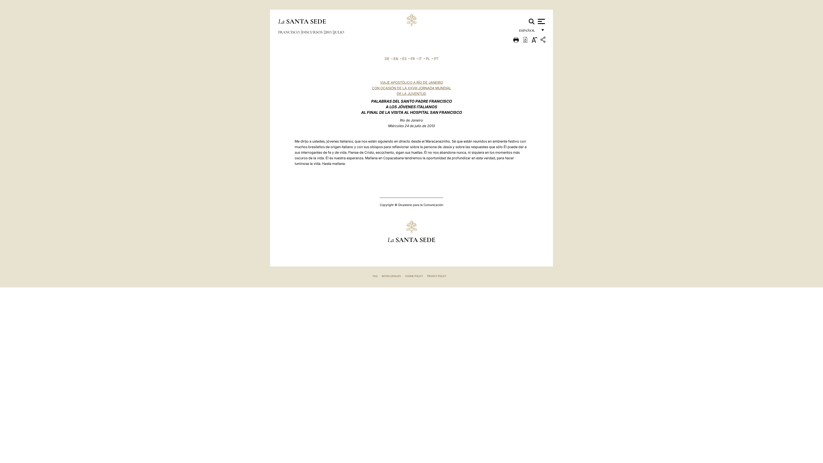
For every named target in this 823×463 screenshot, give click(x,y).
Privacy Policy (436, 276)
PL (428, 59)
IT (420, 59)
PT (436, 59)
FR (413, 59)
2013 (328, 32)
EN (395, 59)
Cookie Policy (414, 276)
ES (404, 59)
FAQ (375, 276)
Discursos (312, 32)
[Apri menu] (541, 21)
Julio (339, 32)
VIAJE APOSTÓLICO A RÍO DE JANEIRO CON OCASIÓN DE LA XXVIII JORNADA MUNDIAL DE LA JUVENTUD (411, 88)
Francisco (289, 32)
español (529, 31)
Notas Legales (391, 276)
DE (387, 59)
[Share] (544, 40)
